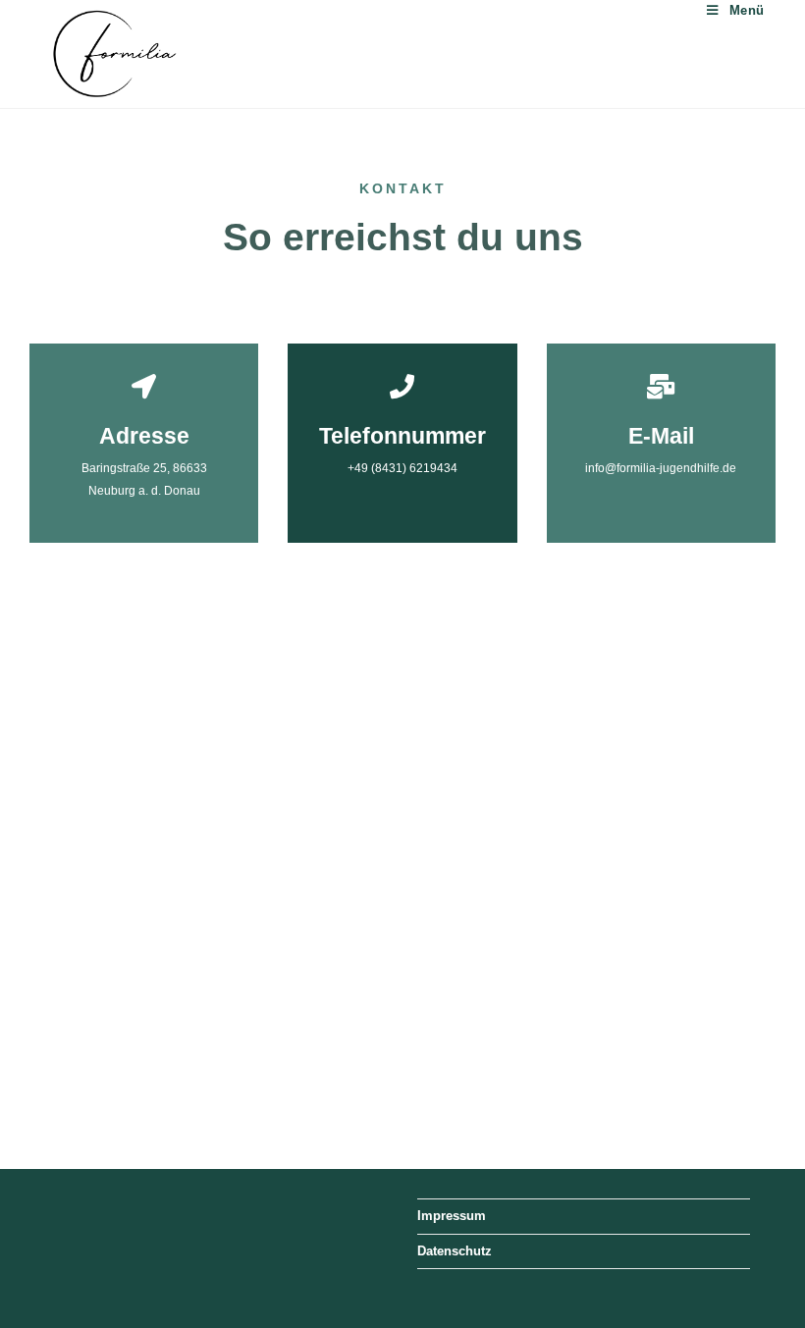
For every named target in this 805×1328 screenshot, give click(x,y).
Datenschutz (454, 1251)
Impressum (451, 1215)
